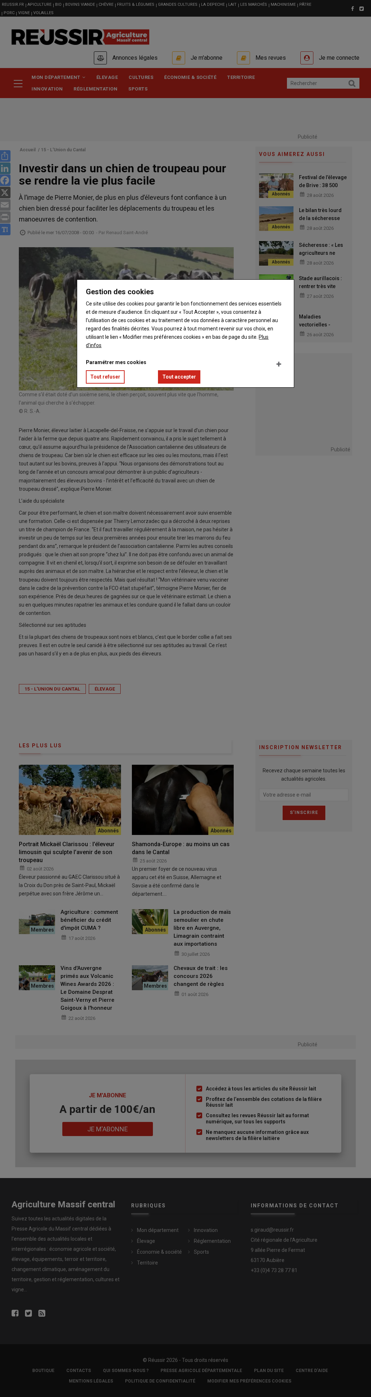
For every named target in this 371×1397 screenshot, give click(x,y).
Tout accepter (179, 377)
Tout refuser (105, 377)
